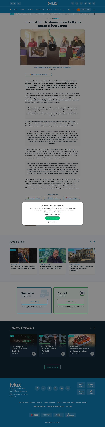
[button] (52, 214)
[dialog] (52, 213)
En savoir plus (58, 211)
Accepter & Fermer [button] (52, 218)
